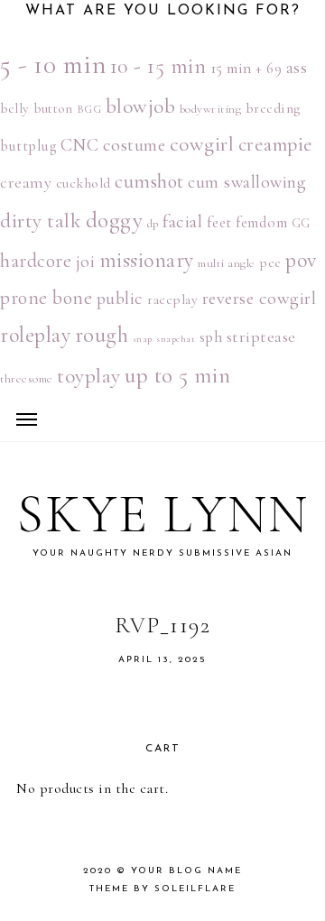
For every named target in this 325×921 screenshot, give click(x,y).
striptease (261, 336)
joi (86, 261)
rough (102, 335)
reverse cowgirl (259, 298)
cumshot (149, 181)
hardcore (35, 260)
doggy (115, 220)
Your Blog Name (186, 871)
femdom (261, 223)
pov (301, 260)
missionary (146, 260)
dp (153, 223)
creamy (25, 182)
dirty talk (40, 221)
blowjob (141, 106)
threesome (26, 379)
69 (274, 69)
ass (297, 67)
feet (219, 222)
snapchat (175, 339)
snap (143, 339)
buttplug (28, 146)
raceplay (172, 299)
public (120, 298)
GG (301, 223)
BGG (89, 109)
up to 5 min (178, 375)
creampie (275, 144)
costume (134, 145)
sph (211, 336)
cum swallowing (247, 182)
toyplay (89, 376)
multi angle (226, 263)
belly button (36, 108)
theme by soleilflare (162, 889)
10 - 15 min (158, 66)
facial (182, 221)
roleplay (35, 335)
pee (270, 262)
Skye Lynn (163, 514)
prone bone (46, 297)
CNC (79, 145)
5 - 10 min (53, 64)
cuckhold (83, 183)
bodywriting (211, 109)
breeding (273, 108)
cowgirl (202, 144)
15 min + (236, 68)
